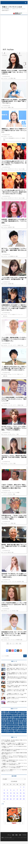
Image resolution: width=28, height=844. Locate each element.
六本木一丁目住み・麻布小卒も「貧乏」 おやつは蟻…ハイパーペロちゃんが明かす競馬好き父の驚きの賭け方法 (14, 486)
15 (20, 793)
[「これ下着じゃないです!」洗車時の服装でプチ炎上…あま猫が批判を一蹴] (14, 268)
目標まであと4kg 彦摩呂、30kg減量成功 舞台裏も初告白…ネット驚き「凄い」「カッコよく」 (14, 101)
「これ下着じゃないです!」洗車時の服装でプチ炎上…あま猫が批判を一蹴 (14, 278)
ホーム (19, 5)
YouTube (5, 78)
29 (20, 799)
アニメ (19, 713)
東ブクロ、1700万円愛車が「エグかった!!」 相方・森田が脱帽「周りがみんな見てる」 (14, 250)
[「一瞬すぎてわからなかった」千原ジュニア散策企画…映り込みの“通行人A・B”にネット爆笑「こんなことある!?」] (14, 357)
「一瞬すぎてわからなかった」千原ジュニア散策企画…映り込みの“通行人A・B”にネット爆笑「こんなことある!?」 (14, 368)
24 (4, 799)
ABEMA (5, 492)
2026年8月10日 (6, 550)
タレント (11, 723)
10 (4, 793)
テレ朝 (15, 730)
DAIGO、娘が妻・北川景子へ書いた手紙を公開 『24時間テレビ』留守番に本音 (17, 686)
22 (20, 796)
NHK (3, 730)
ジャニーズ (16, 717)
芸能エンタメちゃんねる (12, 7)
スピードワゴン (11, 639)
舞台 (18, 715)
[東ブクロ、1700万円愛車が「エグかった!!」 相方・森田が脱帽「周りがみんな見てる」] (14, 238)
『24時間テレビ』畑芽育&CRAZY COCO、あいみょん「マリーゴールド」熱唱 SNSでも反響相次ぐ (14, 761)
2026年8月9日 (5, 608)
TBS (6, 726)
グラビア (8, 732)
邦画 (6, 719)
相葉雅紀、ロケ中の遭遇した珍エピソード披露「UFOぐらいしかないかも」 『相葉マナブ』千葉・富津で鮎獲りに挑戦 (14, 744)
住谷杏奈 (19, 581)
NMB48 (5, 374)
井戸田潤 (17, 639)
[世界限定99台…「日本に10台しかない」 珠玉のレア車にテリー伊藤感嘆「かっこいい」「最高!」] (14, 505)
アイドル (19, 17)
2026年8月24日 (6, 196)
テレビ (3, 728)
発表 (25, 726)
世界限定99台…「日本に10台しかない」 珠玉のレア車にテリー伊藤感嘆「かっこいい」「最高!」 (14, 517)
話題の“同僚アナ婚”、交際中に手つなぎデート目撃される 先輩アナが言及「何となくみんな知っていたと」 (17, 669)
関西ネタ (24, 713)
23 (24, 796)
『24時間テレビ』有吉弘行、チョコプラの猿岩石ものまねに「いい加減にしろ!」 (14, 747)
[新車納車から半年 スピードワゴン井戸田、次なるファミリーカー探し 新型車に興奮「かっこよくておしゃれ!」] (14, 622)
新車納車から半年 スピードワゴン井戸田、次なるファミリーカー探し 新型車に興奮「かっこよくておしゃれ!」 (14, 633)
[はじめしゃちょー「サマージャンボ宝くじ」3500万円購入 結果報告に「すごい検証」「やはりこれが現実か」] (14, 416)
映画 (18, 11)
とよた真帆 (10, 78)
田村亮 (9, 552)
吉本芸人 (4, 715)
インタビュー (23, 717)
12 (10, 793)
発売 (6, 713)
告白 (14, 715)
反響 (3, 726)
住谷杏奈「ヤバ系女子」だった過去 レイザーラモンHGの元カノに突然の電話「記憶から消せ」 (14, 575)
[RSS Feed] (20, 651)
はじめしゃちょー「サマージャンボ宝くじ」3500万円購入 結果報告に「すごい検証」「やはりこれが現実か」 (14, 428)
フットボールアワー (12, 345)
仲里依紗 (10, 227)
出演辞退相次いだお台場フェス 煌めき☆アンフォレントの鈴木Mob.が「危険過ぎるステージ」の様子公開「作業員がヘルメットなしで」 (14, 307)
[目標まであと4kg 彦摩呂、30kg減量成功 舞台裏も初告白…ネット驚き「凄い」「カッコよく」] (14, 90)
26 (10, 799)
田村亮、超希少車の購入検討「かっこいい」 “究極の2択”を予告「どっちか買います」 (14, 546)
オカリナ (16, 169)
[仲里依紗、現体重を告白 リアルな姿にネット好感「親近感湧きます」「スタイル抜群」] (14, 209)
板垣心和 (5, 376)
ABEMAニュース (7, 610)
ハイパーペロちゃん (7, 494)
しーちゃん (10, 463)
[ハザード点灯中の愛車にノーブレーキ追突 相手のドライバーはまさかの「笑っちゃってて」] (14, 593)
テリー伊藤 (10, 523)
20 (14, 796)
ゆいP (20, 169)
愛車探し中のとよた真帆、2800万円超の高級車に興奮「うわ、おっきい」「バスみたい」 (14, 72)
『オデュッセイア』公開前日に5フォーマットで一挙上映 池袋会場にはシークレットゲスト (14, 770)
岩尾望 (19, 345)
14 (17, 793)
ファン (20, 724)
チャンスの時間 (15, 492)
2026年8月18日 (6, 282)
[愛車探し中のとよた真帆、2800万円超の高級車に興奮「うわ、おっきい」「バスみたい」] (14, 60)
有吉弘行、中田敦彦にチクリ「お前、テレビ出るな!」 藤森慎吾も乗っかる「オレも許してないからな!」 (17, 674)
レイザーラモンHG (12, 581)
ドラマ (24, 723)
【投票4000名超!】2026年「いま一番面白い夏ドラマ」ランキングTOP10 (17, 702)
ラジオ (15, 723)
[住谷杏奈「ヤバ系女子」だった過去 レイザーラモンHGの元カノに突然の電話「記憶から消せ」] (14, 564)
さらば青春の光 (11, 256)
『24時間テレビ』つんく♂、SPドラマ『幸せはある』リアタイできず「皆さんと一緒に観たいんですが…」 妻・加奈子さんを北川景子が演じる (14, 757)
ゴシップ (9, 715)
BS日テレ (5, 136)
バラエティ (10, 726)
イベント (10, 719)
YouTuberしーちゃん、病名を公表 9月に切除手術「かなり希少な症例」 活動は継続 (14, 457)
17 (4, 796)
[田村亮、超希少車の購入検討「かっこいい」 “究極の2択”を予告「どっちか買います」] (14, 535)
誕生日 (3, 724)
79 (16, 644)
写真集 (21, 726)
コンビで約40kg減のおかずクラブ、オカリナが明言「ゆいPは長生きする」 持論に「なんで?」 (14, 162)
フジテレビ (4, 723)
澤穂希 (23, 138)
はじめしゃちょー (12, 434)
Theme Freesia (20, 837)
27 (14, 799)
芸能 (18, 8)
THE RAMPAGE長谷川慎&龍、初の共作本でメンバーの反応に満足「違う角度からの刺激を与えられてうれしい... (17, 682)
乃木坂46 (16, 728)
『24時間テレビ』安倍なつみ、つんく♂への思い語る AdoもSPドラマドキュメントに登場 (17, 694)
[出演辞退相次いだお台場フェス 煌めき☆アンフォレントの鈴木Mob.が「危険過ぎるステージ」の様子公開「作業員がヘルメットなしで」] (14, 295)
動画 (25, 715)
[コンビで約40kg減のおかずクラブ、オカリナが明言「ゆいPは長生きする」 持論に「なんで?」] (14, 151)
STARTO (10, 730)
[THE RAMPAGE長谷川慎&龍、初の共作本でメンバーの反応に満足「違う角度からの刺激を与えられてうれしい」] (3, 682)
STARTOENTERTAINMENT (12, 724)
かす (25, 728)
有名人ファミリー (12, 713)
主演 (20, 723)
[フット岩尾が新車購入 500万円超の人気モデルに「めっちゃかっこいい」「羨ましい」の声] (14, 387)
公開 (11, 728)
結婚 (3, 719)
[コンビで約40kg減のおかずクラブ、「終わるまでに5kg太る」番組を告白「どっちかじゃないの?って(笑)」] (14, 180)
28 (17, 799)
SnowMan (16, 726)
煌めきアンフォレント (17, 314)
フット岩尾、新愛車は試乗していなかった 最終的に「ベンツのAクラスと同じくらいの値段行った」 (14, 339)
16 (24, 793)
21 (17, 796)
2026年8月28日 (6, 134)
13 (14, 793)
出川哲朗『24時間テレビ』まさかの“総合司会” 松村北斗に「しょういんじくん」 (17, 698)
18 (7, 796)
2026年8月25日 (6, 167)
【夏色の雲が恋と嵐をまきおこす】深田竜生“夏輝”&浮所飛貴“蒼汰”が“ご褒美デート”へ (14, 753)
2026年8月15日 (6, 490)
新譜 (6, 730)
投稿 (12, 717)
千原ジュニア (20, 374)
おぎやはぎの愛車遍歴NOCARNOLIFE (12, 138)
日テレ (6, 712)
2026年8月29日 (6, 76)
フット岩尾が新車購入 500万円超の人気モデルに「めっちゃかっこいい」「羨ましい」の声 (14, 399)
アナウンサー (12, 712)
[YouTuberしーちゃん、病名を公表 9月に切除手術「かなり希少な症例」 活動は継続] (14, 446)
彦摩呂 (9, 107)
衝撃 (8, 728)
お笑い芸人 (4, 717)
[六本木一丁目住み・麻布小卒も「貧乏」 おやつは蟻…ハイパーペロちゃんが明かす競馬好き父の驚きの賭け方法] (14, 475)
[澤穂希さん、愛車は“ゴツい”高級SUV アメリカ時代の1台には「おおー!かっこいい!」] (14, 119)
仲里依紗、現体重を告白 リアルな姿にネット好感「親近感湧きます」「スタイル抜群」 (14, 221)
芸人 (9, 717)
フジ (17, 712)
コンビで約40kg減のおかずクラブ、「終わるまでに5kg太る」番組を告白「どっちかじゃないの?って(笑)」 (14, 192)
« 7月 (2, 804)
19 (10, 796)
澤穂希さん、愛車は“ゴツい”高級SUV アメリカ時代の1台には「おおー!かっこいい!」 (14, 130)
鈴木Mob (5, 316)
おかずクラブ (11, 169)
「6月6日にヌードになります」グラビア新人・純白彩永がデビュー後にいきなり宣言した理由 (17, 690)
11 (7, 793)
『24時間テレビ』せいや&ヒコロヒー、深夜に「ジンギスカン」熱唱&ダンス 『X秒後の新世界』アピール (14, 764)
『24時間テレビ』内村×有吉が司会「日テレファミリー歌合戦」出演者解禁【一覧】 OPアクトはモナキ (17, 665)
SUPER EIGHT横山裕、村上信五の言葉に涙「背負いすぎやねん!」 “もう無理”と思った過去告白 (14, 740)
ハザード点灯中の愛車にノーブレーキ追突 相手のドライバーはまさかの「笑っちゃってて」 (14, 604)
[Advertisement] (14, 33)
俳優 (25, 721)
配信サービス (15, 721)
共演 (3, 712)
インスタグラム (22, 712)
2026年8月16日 (6, 461)
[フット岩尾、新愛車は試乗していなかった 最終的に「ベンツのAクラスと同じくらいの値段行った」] (14, 327)
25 (7, 799)
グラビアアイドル (22, 730)
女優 (25, 719)
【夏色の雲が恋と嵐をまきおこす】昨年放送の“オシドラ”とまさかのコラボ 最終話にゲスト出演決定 (17, 678)
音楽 (18, 14)
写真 (3, 721)
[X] (18, 651)
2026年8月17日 (6, 403)
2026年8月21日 (6, 225)
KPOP (24, 724)
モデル (14, 719)
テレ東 (20, 728)
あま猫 (9, 283)
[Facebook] (7, 651)
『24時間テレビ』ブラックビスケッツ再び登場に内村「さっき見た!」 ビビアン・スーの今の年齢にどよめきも (14, 767)
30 (24, 799)
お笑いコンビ (20, 719)
